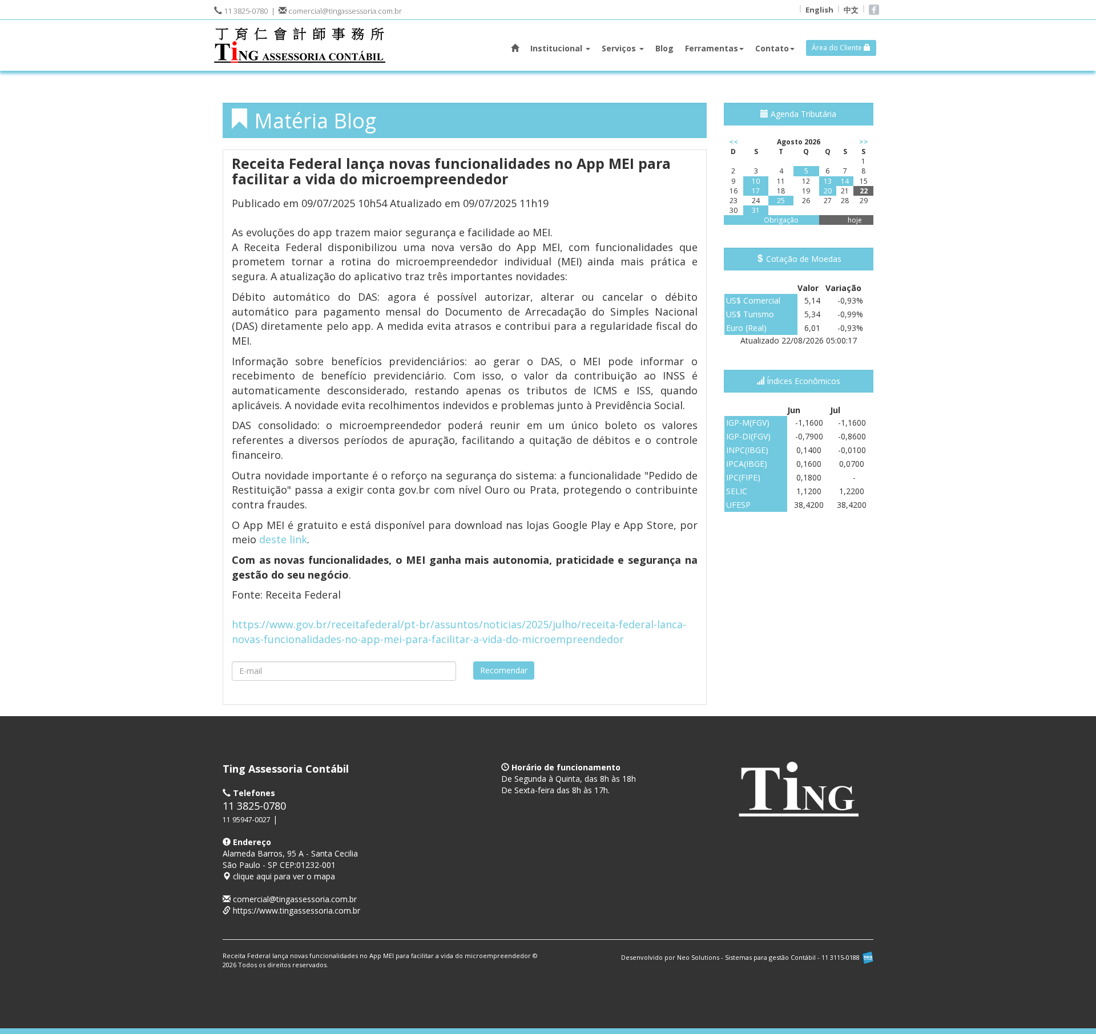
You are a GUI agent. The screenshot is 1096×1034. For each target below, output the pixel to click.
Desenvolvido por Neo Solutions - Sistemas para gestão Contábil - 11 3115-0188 (741, 957)
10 (756, 181)
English (819, 10)
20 (828, 191)
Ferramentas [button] (711, 48)
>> (863, 142)
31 (756, 210)
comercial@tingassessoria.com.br (344, 11)
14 (845, 181)
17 (756, 191)
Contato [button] (772, 48)
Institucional (557, 48)
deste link (283, 539)
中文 (851, 10)
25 (781, 200)
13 (828, 181)
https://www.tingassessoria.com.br (296, 910)
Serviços (620, 48)
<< (733, 142)
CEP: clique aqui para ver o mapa (290, 865)
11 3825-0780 (245, 11)
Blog (664, 48)
